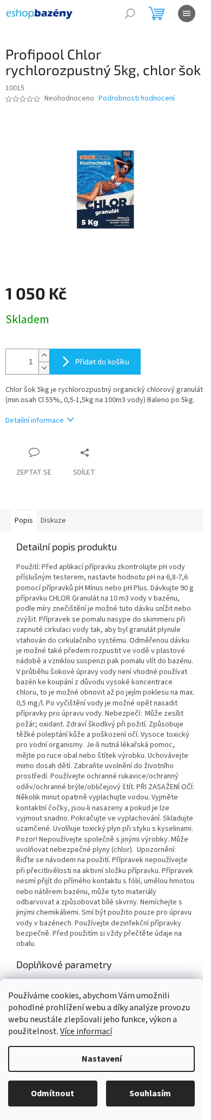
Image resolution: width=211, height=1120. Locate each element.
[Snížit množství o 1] (43, 368)
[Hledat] (130, 13)
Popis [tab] (24, 520)
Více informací (86, 1031)
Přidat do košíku (102, 361)
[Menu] (186, 13)
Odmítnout (52, 1093)
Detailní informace (34, 420)
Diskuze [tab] (53, 520)
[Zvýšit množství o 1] (43, 355)
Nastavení (102, 1059)
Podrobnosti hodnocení (136, 99)
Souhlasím (150, 1093)
